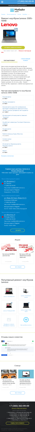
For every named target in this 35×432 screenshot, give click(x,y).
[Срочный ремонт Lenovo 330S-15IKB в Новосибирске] (9, 36)
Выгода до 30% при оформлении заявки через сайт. (25, 255)
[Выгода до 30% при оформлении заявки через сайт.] (26, 248)
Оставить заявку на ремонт (13, 47)
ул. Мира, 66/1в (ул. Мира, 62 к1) (15, 198)
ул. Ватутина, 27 (9, 215)
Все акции (18, 267)
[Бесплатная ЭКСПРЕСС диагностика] (9, 248)
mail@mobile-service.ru (18, 188)
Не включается (7, 97)
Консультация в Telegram (12, 190)
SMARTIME (11, 430)
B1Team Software (19, 430)
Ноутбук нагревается (9, 102)
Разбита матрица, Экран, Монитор (13, 134)
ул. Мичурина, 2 (9, 181)
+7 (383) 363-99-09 (26, 1)
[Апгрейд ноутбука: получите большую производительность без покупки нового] (26, 374)
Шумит (5, 150)
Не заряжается (7, 129)
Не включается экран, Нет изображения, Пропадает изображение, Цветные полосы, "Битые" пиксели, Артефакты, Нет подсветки (15, 108)
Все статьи (18, 393)
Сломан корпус (7, 139)
